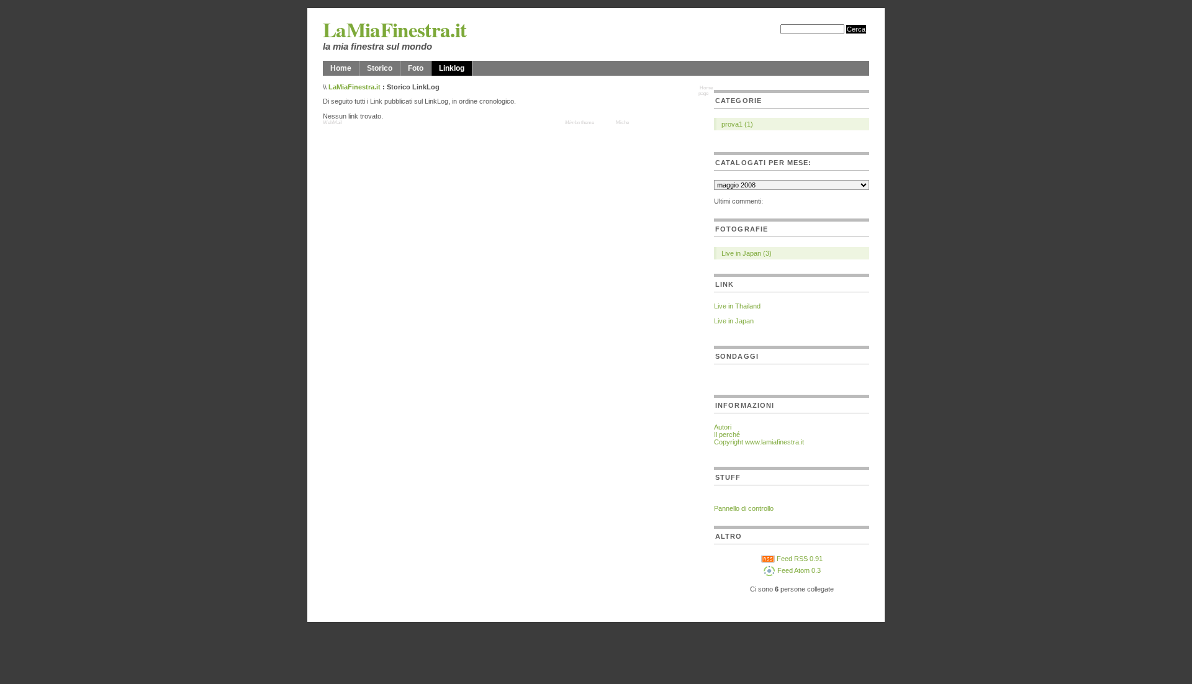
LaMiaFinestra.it (394, 29)
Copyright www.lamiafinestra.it (759, 442)
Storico (379, 68)
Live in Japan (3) (746, 253)
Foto (415, 68)
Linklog (451, 68)
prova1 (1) (737, 124)
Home (340, 68)
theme (579, 122)
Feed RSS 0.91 (799, 558)
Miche (622, 122)
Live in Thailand (737, 306)
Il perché (727, 434)
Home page (705, 90)
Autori (722, 427)
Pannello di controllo (744, 508)
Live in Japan (734, 321)
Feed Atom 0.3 (798, 570)
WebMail (332, 122)
